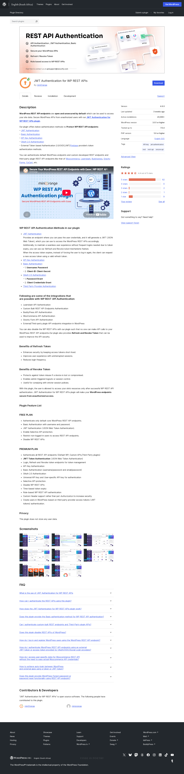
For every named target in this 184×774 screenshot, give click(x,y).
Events (113, 736)
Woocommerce (73, 158)
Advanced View (128, 156)
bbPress (147, 740)
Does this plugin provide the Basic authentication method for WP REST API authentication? (61, 617)
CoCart (29, 162)
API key (146, 144)
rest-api (151, 149)
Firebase (74, 145)
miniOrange (42, 85)
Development (70, 96)
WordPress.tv (83, 744)
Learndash (85, 158)
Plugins (46, 740)
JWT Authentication (30, 130)
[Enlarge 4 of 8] (46, 552)
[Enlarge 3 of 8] (110, 536)
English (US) (160, 139)
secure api (160, 149)
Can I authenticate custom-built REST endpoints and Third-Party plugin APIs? (55, 624)
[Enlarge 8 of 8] (78, 567)
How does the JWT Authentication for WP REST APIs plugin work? (50, 609)
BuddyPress (149, 744)
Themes (46, 736)
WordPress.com (150, 732)
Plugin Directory (16, 12)
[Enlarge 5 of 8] (78, 552)
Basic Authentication (30, 134)
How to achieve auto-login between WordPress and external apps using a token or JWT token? (41, 667)
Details (25, 96)
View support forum (130, 223)
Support (161, 96)
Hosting (13, 740)
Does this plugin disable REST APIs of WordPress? (42, 632)
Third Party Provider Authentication (39, 286)
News (12, 736)
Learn (79, 732)
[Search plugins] (36, 21)
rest (144, 149)
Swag (113, 744)
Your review (126, 201)
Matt (146, 736)
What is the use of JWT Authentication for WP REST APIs (46, 593)
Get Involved (115, 732)
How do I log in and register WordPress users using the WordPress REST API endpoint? (59, 640)
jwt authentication (157, 144)
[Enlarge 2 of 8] (78, 536)
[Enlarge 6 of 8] (110, 552)
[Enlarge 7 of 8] (46, 567)
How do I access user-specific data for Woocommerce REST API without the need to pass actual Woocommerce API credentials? (49, 658)
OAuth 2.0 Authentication (32, 142)
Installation (53, 96)
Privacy (13, 744)
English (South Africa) (42, 758)
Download (158, 83)
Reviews (38, 96)
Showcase (47, 732)
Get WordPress (172, 4)
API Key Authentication (31, 138)
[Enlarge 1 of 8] (46, 536)
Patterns (46, 744)
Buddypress (97, 158)
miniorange (77, 706)
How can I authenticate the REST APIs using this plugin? (45, 601)
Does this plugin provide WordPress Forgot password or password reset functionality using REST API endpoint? (45, 677)
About (12, 732)
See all (162, 201)
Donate (114, 740)
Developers (81, 740)
